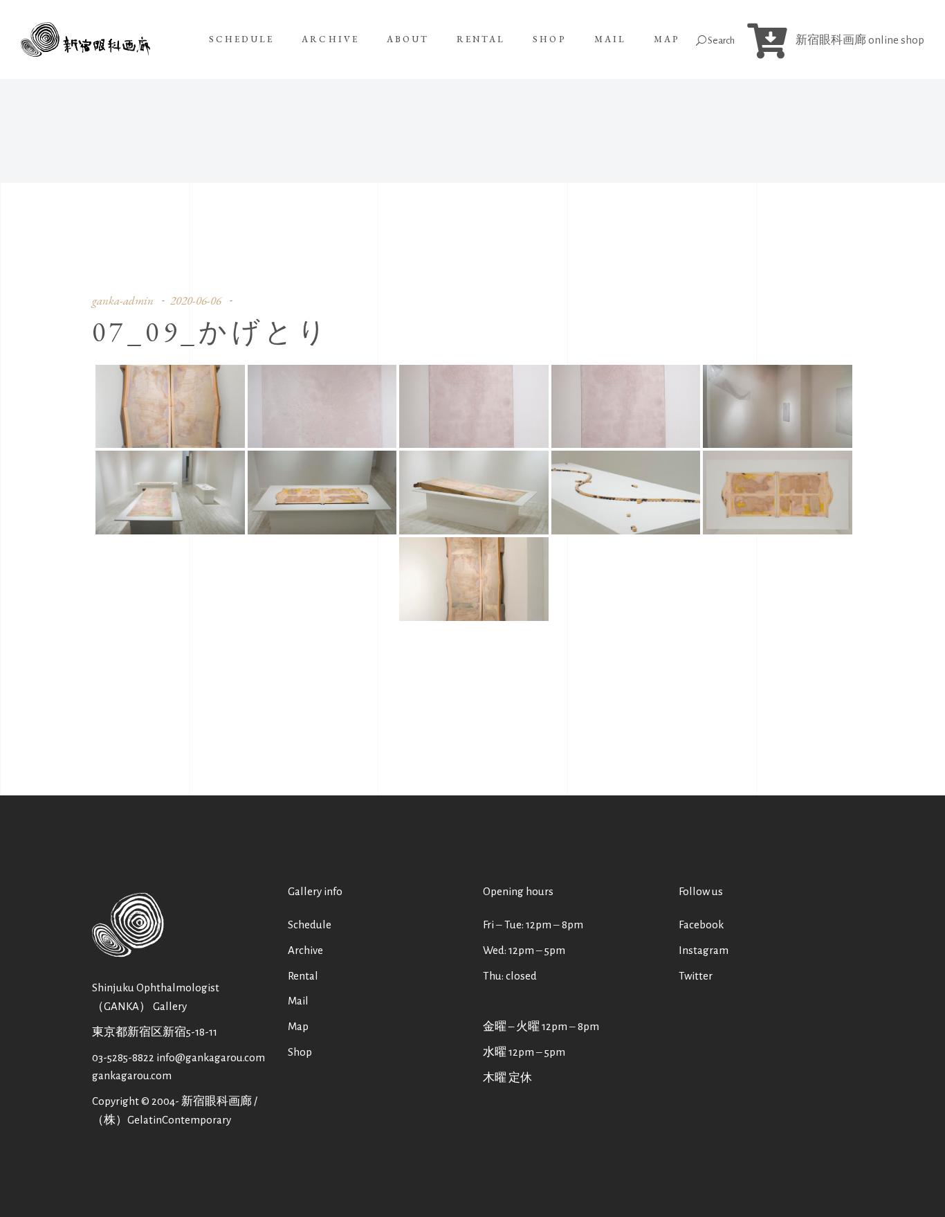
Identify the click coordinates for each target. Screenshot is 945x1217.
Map (298, 1026)
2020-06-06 (195, 300)
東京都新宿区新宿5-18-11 (154, 1032)
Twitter (696, 976)
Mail (298, 1001)
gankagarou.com (132, 1075)
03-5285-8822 (123, 1057)
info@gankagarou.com (210, 1057)
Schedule (309, 924)
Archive (305, 950)
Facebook (701, 924)
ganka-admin (123, 300)
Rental (303, 976)
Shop (300, 1052)
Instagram (703, 950)
